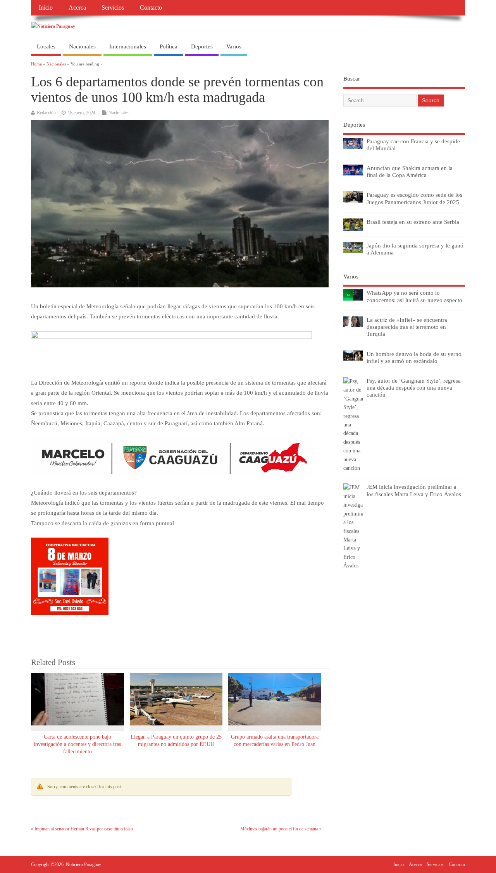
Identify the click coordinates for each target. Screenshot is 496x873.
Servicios (113, 7)
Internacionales (127, 46)
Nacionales (82, 46)
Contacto (151, 7)
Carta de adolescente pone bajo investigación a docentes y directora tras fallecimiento (77, 744)
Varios (233, 46)
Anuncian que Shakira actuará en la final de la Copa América (410, 171)
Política (168, 46)
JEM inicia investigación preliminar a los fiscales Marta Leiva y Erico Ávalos (414, 490)
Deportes (202, 46)
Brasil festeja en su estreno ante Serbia (413, 221)
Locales (46, 46)
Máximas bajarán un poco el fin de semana (279, 829)
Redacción (46, 112)
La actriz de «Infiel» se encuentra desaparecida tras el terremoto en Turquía (407, 326)
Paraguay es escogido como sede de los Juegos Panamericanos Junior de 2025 (414, 198)
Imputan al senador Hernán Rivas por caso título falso (83, 829)
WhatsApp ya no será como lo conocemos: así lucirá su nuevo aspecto (414, 296)
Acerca (77, 7)
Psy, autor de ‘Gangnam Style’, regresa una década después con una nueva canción (414, 387)
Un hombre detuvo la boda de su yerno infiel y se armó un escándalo (414, 357)
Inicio (46, 7)
